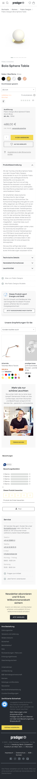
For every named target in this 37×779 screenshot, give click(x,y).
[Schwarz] (12, 375)
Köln (20, 747)
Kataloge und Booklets (10, 682)
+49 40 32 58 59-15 (10, 547)
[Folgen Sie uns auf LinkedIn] (19, 759)
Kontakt (19, 755)
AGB (30, 753)
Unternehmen (7, 667)
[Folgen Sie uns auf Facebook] (11, 759)
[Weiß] (6, 378)
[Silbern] (3, 375)
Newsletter (6, 686)
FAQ (3, 649)
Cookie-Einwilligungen (10, 693)
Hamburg (15, 745)
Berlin (21, 745)
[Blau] (9, 375)
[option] (3, 79)
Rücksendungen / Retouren (12, 653)
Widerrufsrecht (7, 638)
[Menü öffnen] (3, 3)
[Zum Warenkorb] (33, 3)
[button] (18, 617)
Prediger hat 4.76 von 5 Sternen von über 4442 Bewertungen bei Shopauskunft (22, 719)
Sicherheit (5, 642)
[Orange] (16, 375)
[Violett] (16, 378)
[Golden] (3, 378)
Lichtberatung (7, 671)
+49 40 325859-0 (9, 540)
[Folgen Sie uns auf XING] (27, 759)
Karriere (4, 678)
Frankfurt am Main (11, 747)
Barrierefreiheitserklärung (11, 690)
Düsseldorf (28, 745)
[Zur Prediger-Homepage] (18, 3)
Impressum (9, 753)
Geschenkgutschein (9, 660)
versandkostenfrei (19, 128)
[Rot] (6, 375)
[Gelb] (9, 378)
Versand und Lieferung (10, 634)
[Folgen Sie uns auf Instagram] (15, 759)
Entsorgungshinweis (9, 657)
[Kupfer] (19, 378)
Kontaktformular (10, 528)
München (29, 747)
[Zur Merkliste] (30, 3)
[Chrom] (19, 375)
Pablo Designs (8, 62)
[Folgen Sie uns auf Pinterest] (23, 759)
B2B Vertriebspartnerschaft (12, 675)
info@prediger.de (10, 554)
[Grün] (12, 378)
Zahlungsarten (7, 630)
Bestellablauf (7, 645)
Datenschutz (21, 753)
